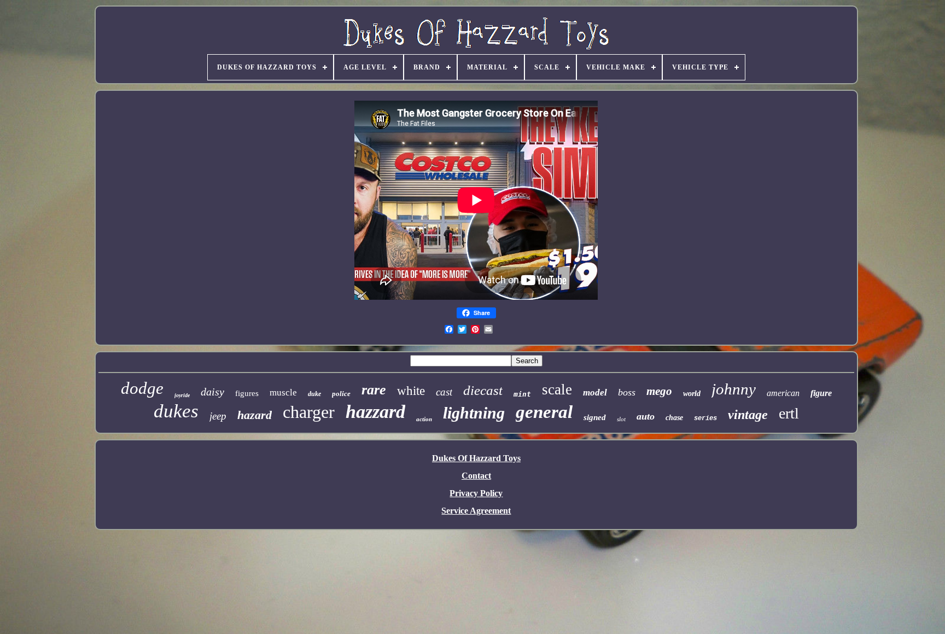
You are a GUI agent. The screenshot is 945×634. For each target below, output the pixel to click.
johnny (733, 389)
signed (595, 417)
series (705, 418)
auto (646, 416)
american (783, 393)
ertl (789, 413)
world (692, 393)
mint (522, 394)
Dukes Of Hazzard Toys (476, 458)
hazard (254, 415)
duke (314, 394)
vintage (748, 415)
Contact (476, 475)
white (411, 391)
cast (444, 392)
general (544, 412)
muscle (283, 392)
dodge (142, 388)
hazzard (375, 412)
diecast (483, 390)
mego (659, 391)
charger (309, 412)
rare (373, 390)
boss (626, 392)
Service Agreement (476, 510)
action (424, 419)
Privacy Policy (476, 493)
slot (621, 419)
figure (821, 393)
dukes (176, 411)
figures (247, 393)
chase (674, 418)
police (341, 393)
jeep (217, 416)
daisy (212, 392)
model (595, 392)
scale (557, 389)
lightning (474, 413)
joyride (182, 395)
